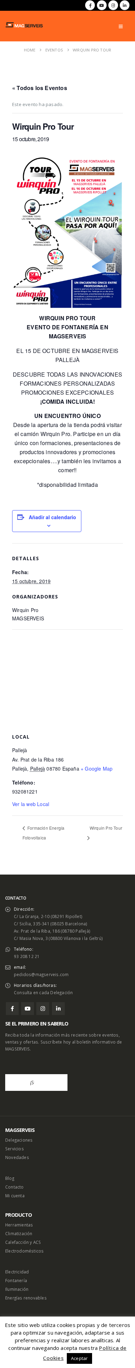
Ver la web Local (30, 803)
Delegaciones (19, 1140)
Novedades (17, 1157)
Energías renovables (26, 1298)
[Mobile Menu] (120, 26)
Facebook (12, 1008)
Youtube (27, 1008)
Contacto (14, 1187)
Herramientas (19, 1225)
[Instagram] (113, 5)
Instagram (42, 1008)
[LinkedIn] (124, 5)
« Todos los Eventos (39, 88)
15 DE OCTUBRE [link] (48, 351)
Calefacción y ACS (23, 1242)
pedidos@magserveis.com (41, 974)
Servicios (14, 1148)
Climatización (19, 1233)
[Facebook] (90, 5)
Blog (9, 1178)
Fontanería (16, 1280)
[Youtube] (102, 5)
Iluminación (16, 1289)
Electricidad (17, 1271)
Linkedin (58, 1008)
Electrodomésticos (24, 1251)
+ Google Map (96, 768)
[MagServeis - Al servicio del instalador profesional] (24, 25)
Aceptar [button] (79, 1358)
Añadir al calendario (52, 517)
